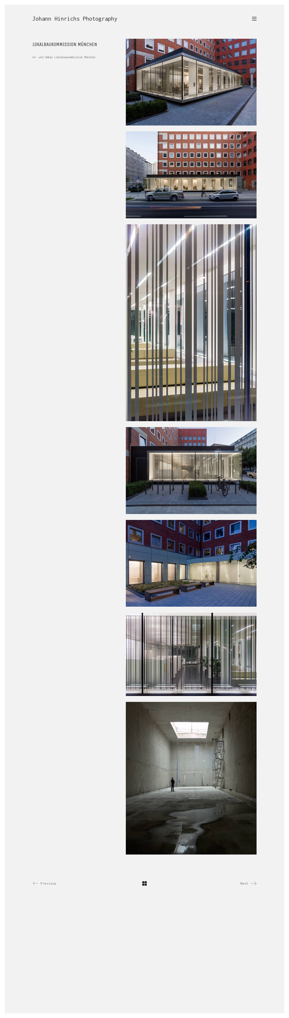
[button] (254, 18)
